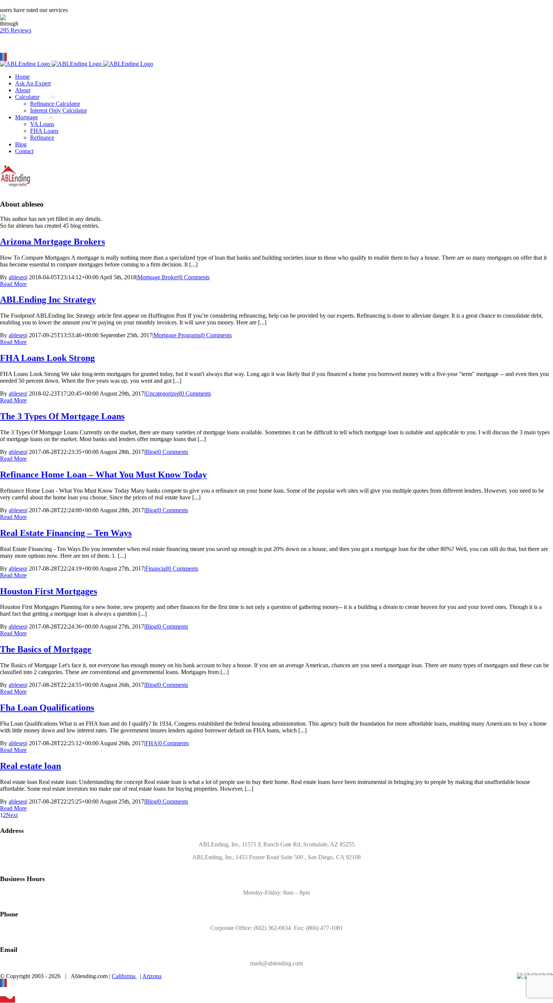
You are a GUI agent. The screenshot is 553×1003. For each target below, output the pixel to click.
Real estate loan (30, 766)
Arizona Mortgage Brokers (52, 242)
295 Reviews (15, 30)
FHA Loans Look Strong (47, 358)
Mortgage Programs (177, 335)
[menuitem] (284, 76)
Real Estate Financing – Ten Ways (66, 533)
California (124, 976)
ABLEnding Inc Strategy (48, 299)
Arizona (151, 976)
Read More (13, 284)
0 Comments (194, 277)
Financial (156, 568)
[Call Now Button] (7, 999)
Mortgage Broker (157, 277)
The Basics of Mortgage (45, 649)
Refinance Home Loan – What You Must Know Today (103, 474)
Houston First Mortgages (48, 591)
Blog (151, 452)
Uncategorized (162, 393)
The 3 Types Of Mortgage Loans (62, 416)
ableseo (17, 277)
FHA (151, 743)
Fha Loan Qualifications (47, 707)
